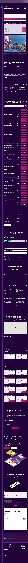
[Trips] (1, 13)
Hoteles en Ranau (7, 522)
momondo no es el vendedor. (8, 537)
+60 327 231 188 (6, 11)
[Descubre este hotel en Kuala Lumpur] (26, 62)
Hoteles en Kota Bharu (7, 518)
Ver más (25, 368)
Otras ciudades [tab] (7, 513)
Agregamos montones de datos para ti (9, 538)
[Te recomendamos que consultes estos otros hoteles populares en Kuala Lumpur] (26, 350)
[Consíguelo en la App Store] (23, 548)
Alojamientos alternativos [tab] (13, 513)
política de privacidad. (22, 502)
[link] (11, 374)
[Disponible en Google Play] (23, 546)
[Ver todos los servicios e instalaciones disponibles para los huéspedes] (26, 214)
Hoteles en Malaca (7, 519)
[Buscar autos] (1, 9)
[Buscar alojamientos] (1, 7)
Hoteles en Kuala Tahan (7, 523)
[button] (1, 4)
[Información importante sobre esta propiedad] (26, 268)
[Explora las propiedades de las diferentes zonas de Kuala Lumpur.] (26, 366)
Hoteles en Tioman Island (7, 521)
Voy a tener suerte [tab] (20, 513)
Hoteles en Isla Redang (7, 520)
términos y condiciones (15, 502)
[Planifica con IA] (1, 10)
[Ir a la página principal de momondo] (5, 3)
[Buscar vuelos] (1, 6)
